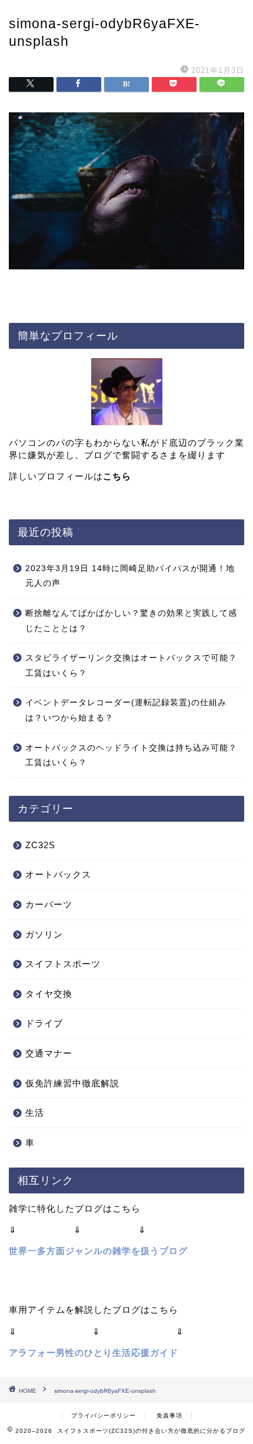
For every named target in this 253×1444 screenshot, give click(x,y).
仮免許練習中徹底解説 (72, 1083)
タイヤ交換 (48, 994)
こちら (117, 476)
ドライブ (44, 1023)
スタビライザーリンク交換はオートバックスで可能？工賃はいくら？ (131, 665)
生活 (34, 1113)
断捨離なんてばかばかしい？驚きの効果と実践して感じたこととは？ (131, 621)
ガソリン (44, 934)
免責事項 (169, 1415)
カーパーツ (48, 904)
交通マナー (48, 1053)
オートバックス (58, 874)
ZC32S (40, 845)
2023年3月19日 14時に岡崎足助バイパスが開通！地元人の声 (130, 576)
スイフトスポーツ (63, 964)
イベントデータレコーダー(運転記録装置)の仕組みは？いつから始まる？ (126, 710)
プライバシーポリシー (103, 1415)
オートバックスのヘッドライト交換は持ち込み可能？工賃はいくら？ (131, 755)
